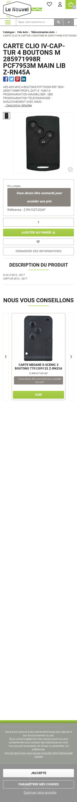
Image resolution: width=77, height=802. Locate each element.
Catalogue (8, 32)
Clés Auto (22, 32)
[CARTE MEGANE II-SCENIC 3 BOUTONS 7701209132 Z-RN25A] (38, 338)
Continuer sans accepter (40, 792)
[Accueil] (22, 9)
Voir (38, 395)
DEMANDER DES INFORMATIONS (38, 251)
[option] (6, 115)
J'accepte (38, 773)
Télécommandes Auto (43, 32)
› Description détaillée (18, 105)
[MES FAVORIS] (49, 4)
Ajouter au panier (36, 232)
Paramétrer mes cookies (38, 784)
